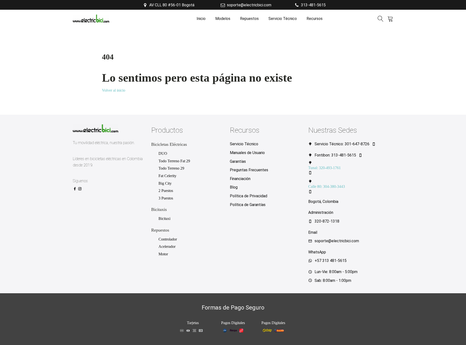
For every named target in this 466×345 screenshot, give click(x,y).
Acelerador (166, 246)
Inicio (201, 18)
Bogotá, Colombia (323, 201)
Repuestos (249, 18)
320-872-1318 (327, 221)
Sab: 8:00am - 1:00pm (333, 280)
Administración (320, 212)
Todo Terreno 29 (171, 168)
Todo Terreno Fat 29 (174, 161)
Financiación (240, 178)
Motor (163, 254)
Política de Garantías (248, 204)
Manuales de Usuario (247, 152)
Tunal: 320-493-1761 (324, 168)
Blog (234, 187)
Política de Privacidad (248, 196)
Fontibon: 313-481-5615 (335, 155)
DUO (162, 153)
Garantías (238, 161)
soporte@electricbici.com (337, 241)
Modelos (222, 18)
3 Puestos (165, 198)
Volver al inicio (113, 90)
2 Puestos (165, 191)
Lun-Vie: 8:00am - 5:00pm (336, 271)
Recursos (315, 18)
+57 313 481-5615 (331, 260)
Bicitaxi (164, 218)
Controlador (167, 239)
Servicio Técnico (282, 18)
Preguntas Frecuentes (249, 170)
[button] (168, 5)
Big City (165, 183)
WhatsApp (317, 252)
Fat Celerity (167, 176)
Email (312, 232)
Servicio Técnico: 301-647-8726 (342, 144)
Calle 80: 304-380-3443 (326, 186)
